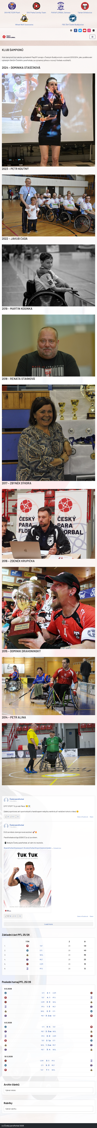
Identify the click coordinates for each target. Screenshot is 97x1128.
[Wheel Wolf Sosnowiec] (24, 18)
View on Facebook (82, 817)
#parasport (18, 848)
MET (41, 960)
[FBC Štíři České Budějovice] (72, 18)
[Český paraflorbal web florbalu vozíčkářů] (9, 37)
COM (41, 964)
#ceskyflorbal (29, 848)
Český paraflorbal (17, 799)
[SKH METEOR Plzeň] (12, 6)
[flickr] (93, 30)
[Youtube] (84, 30)
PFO (41, 969)
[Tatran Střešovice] (85, 6)
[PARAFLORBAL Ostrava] (60, 6)
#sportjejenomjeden (43, 848)
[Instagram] (89, 30)
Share (91, 817)
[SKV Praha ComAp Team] (36, 6)
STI (41, 950)
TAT (41, 946)
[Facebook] (75, 30)
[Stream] (71, 30)
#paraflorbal (9, 848)
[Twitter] (80, 30)
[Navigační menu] (92, 37)
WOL (41, 955)
